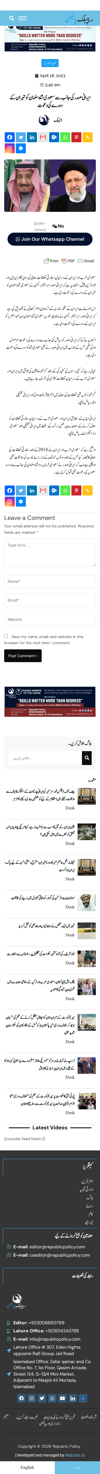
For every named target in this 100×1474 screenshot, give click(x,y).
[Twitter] (21, 137)
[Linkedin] (32, 137)
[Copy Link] (87, 137)
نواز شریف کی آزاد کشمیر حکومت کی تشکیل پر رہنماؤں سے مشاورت (41, 954)
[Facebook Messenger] (21, 148)
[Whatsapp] (65, 137)
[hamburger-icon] (22, 18)
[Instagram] (10, 148)
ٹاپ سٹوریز (50, 63)
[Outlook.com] (54, 137)
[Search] (87, 758)
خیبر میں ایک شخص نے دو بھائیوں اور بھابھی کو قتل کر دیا (47, 926)
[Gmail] (43, 137)
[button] (11, 18)
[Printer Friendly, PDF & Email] (69, 260)
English (27, 1468)
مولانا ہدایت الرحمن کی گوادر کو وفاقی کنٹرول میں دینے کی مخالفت (43, 898)
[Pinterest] (76, 137)
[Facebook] (10, 137)
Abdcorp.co (75, 1455)
